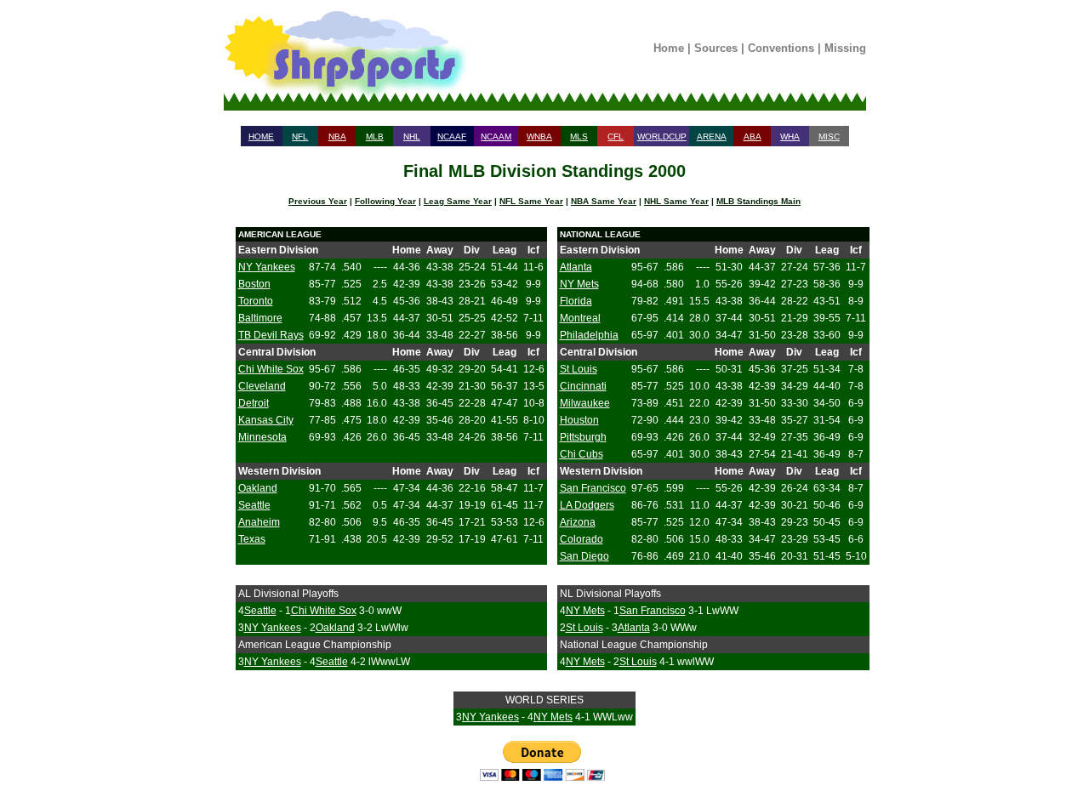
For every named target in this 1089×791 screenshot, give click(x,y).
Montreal (580, 318)
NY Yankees (266, 267)
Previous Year (317, 201)
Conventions (781, 48)
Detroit (253, 403)
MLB (375, 136)
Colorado (581, 539)
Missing (845, 48)
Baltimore (260, 318)
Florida (576, 301)
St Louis (578, 369)
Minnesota (262, 437)
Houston (579, 420)
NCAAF (451, 136)
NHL (411, 136)
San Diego (584, 556)
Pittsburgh (583, 437)
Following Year (385, 201)
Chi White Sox (271, 369)
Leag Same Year (458, 201)
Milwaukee (585, 403)
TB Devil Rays (271, 335)
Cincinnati (583, 386)
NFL (300, 136)
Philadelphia (589, 335)
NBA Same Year (603, 201)
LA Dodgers (587, 505)
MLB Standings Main (758, 201)
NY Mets (579, 284)
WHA (790, 136)
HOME (261, 136)
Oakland (257, 488)
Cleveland (262, 386)
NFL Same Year (531, 201)
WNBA (539, 136)
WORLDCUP (662, 136)
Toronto (255, 301)
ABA (752, 136)
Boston (254, 284)
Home (668, 48)
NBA (337, 136)
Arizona (578, 522)
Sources (716, 48)
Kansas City (266, 420)
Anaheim (259, 522)
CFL (615, 136)
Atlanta (576, 267)
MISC (829, 136)
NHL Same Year (676, 201)
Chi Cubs (581, 454)
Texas (251, 539)
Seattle (254, 505)
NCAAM (496, 136)
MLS (579, 136)
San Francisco (593, 488)
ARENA (712, 136)
